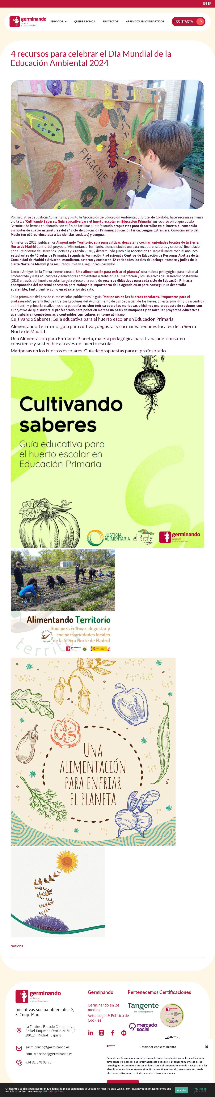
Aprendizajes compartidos (145, 21)
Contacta (184, 21)
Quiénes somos (84, 21)
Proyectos (110, 21)
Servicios (56, 21)
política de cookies (51, 1091)
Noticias (178, 21)
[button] (207, 1047)
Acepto (181, 1090)
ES (209, 3)
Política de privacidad (200, 1090)
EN (205, 3)
